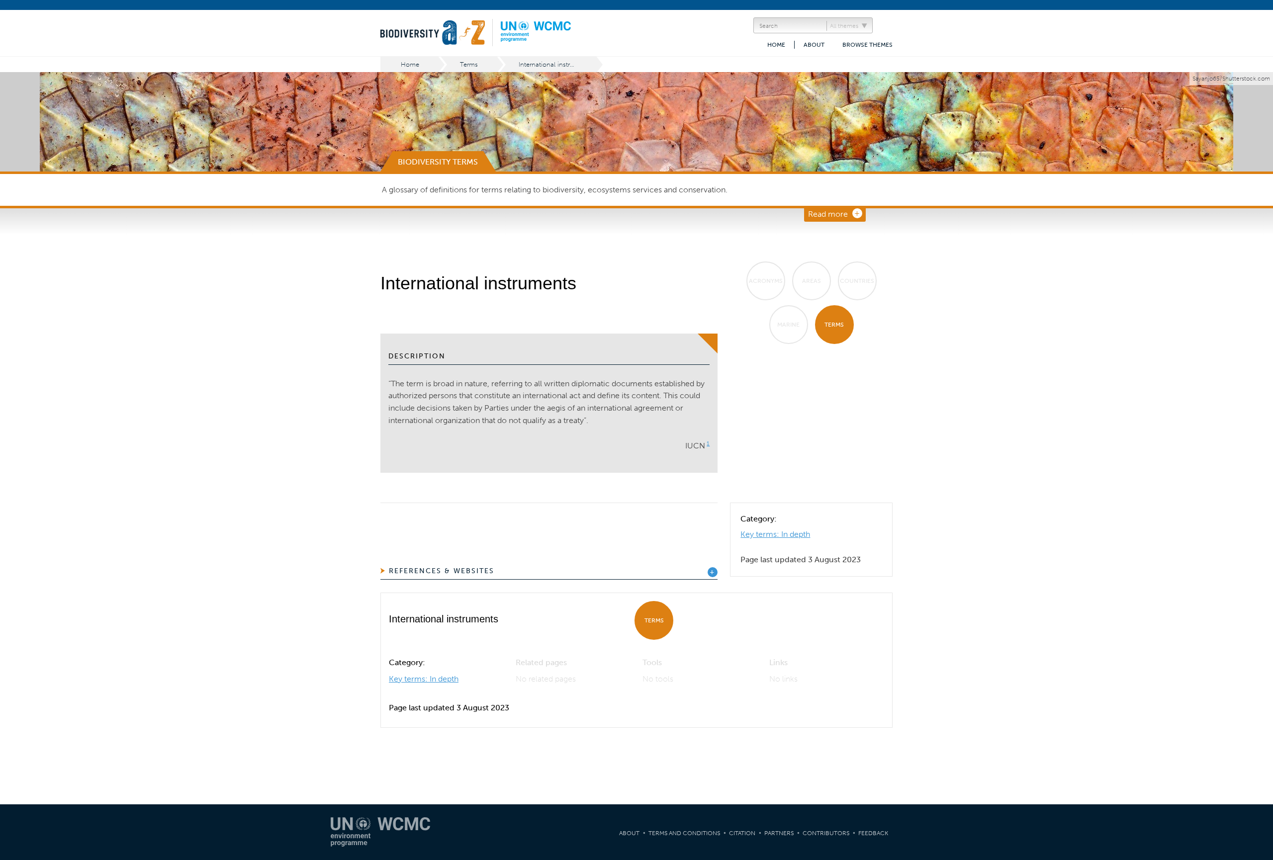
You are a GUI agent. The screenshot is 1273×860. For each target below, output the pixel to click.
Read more (828, 214)
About (814, 44)
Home (776, 44)
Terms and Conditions (684, 833)
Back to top (1255, 749)
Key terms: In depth (775, 534)
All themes (844, 25)
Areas (811, 280)
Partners (779, 833)
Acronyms (766, 280)
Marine (788, 324)
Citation (742, 833)
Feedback (873, 833)
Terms (469, 64)
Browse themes (867, 44)
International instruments (555, 64)
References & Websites (441, 571)
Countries (857, 280)
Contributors (826, 833)
